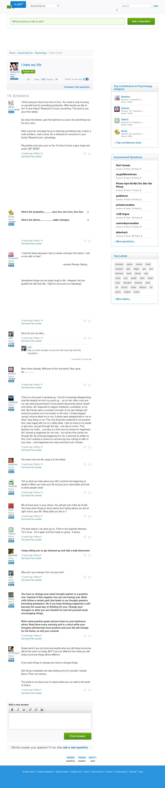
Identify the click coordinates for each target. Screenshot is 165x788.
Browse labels (62, 771)
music (118, 278)
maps (118, 282)
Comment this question (77, 86)
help (146, 273)
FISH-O (11, 533)
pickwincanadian (125, 204)
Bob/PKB (12, 555)
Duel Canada (123, 165)
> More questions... (125, 241)
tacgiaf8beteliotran (126, 174)
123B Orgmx (122, 214)
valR (10, 338)
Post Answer (77, 736)
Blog (141, 771)
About (86, 771)
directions (119, 273)
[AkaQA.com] (16, 5)
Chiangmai (13, 257)
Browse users (29, 771)
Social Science (25, 52)
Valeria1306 (15, 71)
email (148, 282)
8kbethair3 (122, 232)
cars (125, 278)
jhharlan (12, 373)
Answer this (28, 71)
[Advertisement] (65, 42)
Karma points (97, 771)
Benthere (125, 96)
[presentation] (12, 710)
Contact (109, 771)
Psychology (40, 52)
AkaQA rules (76, 771)
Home (12, 52)
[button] (12, 710)
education (127, 282)
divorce (124, 287)
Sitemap (132, 771)
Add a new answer (19, 704)
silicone (138, 273)
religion (136, 268)
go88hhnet (122, 195)
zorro (10, 509)
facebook (12, 486)
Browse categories (45, 771)
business (138, 282)
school (136, 291)
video (142, 278)
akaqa (133, 287)
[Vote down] (32, 79)
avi (151, 287)
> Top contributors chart (127, 142)
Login (155, 5)
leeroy (11, 598)
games (129, 264)
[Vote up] (24, 79)
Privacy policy (121, 771)
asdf (128, 268)
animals (139, 264)
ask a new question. (75, 747)
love (151, 268)
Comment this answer (31, 156)
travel (129, 273)
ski (117, 287)
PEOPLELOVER (16, 652)
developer (119, 264)
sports (118, 291)
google (133, 278)
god (144, 268)
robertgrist (13, 402)
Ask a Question (141, 21)
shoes (150, 278)
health (148, 264)
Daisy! (11, 106)
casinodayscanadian (127, 223)
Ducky (11, 216)
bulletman (12, 464)
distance (143, 287)
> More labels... (122, 298)
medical (127, 291)
